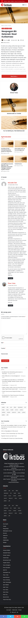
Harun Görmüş (6, 579)
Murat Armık (6, 597)
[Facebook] (10, 612)
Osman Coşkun (6, 555)
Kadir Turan (5, 587)
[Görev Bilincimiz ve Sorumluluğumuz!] (21, 143)
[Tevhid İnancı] (21, 159)
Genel (9, 25)
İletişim (4, 542)
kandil (12, 409)
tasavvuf (14, 412)
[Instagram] (16, 612)
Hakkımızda (6, 540)
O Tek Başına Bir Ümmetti (7, 438)
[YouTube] (14, 612)
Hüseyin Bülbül (6, 550)
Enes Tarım (5, 589)
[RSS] (18, 612)
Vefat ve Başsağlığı (5, 431)
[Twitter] (12, 612)
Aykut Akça (5, 592)
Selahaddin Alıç (6, 572)
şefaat (3, 414)
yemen (23, 412)
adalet (3, 407)
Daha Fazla (13, 76)
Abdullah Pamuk (6, 552)
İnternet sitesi (4, 353)
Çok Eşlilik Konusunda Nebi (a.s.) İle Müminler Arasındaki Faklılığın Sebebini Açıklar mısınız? (7, 166)
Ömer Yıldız (6, 40)
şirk (7, 414)
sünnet (8, 412)
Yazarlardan (6, 28)
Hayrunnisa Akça (7, 599)
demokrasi (20, 407)
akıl (11, 407)
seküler (3, 412)
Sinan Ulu (5, 594)
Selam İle (5, 535)
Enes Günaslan (6, 567)
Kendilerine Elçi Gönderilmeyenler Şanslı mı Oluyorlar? (6, 150)
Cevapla (10, 278)
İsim (2, 342)
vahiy (19, 412)
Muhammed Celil (7, 560)
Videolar (5, 537)
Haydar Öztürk (6, 562)
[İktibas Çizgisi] (6, 4)
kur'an (16, 409)
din (25, 407)
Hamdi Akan (6, 557)
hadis (3, 409)
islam (7, 409)
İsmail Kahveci (6, 577)
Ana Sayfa (4, 25)
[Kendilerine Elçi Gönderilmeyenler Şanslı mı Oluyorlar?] (7, 143)
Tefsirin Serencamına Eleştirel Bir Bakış (11, 391)
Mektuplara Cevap (7, 530)
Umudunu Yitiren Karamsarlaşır (8, 433)
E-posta (3, 348)
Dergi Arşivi (6, 528)
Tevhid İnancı (18, 164)
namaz (21, 409)
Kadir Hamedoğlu (7, 582)
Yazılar (10, 28)
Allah (15, 407)
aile (7, 407)
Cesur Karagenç (6, 565)
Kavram (5, 533)
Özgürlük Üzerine (5, 436)
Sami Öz (5, 570)
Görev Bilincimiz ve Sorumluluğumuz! (20, 149)
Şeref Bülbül (6, 584)
